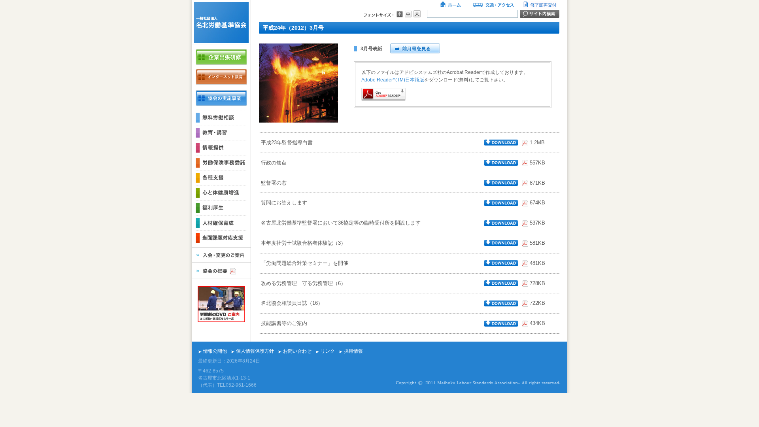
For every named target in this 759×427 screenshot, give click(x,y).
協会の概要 (221, 270)
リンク (328, 351)
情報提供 (221, 147)
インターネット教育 (221, 77)
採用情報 (353, 351)
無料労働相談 (221, 117)
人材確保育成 (221, 222)
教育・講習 (221, 132)
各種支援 (221, 177)
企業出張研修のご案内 (221, 57)
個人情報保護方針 (255, 351)
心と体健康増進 (221, 192)
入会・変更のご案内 (221, 255)
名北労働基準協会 (221, 22)
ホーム (451, 5)
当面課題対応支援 (221, 237)
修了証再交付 (541, 5)
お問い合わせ (297, 351)
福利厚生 (221, 207)
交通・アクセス (493, 5)
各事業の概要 (221, 98)
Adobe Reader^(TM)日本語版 (392, 80)
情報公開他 (215, 351)
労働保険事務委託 (221, 162)
